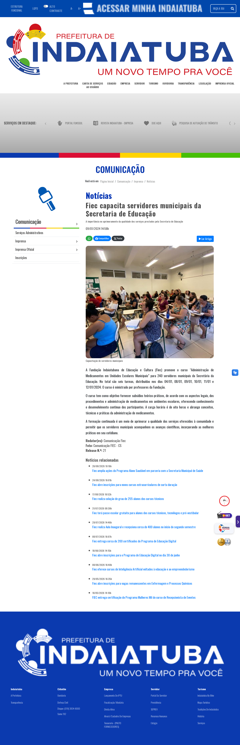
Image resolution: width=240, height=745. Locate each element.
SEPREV (154, 709)
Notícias (151, 181)
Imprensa (138, 181)
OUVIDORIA (168, 83)
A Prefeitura (16, 695)
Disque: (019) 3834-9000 (68, 708)
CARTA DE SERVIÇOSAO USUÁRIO (92, 85)
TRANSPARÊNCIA (186, 83)
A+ (79, 8)
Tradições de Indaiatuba (208, 709)
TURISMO (153, 83)
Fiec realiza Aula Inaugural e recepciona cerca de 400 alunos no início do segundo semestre (144, 526)
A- (72, 8)
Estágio (154, 723)
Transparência (17, 702)
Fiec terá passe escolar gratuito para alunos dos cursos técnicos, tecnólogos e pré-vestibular (145, 512)
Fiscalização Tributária (114, 702)
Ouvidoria (61, 695)
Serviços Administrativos (29, 232)
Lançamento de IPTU (113, 695)
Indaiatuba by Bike (206, 695)
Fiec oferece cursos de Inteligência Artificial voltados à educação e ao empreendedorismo (143, 569)
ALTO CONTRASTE (55, 8)
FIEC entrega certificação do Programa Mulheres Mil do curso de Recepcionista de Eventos (144, 597)
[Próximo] (235, 123)
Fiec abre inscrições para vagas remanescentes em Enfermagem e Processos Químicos (142, 583)
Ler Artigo (206, 239)
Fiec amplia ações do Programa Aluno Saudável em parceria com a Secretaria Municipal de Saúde (147, 470)
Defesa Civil (62, 702)
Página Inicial (107, 181)
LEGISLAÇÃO (205, 83)
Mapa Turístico (204, 702)
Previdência (156, 702)
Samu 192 (61, 713)
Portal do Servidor (159, 695)
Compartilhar (103, 238)
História (201, 716)
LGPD (35, 8)
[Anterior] (45, 123)
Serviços (201, 723)
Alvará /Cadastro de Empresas (117, 716)
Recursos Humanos (159, 716)
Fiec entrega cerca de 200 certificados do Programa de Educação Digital (134, 541)
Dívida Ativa (109, 709)
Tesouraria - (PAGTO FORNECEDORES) (112, 725)
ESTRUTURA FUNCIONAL (17, 8)
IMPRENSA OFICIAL (224, 83)
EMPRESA (125, 83)
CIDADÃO (111, 83)
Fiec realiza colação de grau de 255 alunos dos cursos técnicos (128, 498)
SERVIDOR (139, 83)
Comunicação (123, 181)
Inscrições (21, 257)
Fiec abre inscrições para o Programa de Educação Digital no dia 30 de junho (136, 555)
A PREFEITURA (71, 83)
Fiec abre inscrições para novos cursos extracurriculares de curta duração (134, 484)
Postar (119, 238)
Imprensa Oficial (24, 249)
